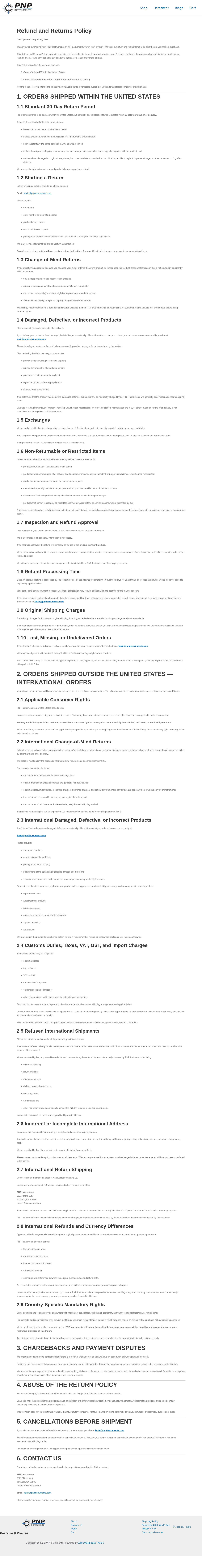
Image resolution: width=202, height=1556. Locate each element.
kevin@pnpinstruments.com (37, 193)
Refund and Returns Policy (156, 1525)
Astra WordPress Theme (91, 1542)
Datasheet (161, 8)
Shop (143, 8)
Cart (192, 8)
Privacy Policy (149, 1528)
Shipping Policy (150, 1521)
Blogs (179, 8)
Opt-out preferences (152, 1532)
